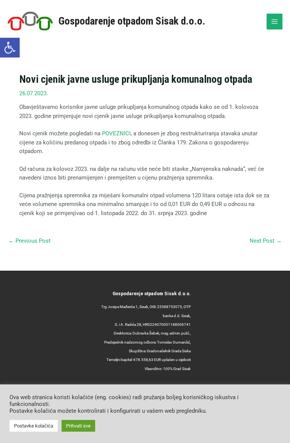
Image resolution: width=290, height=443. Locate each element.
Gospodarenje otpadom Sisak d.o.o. (132, 21)
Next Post (266, 240)
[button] (10, 47)
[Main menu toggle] (274, 21)
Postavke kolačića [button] (33, 426)
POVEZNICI (116, 133)
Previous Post (29, 240)
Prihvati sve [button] (78, 426)
